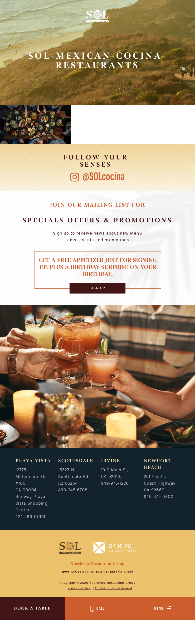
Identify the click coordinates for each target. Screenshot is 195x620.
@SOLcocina (104, 177)
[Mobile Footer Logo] (70, 547)
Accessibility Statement (113, 588)
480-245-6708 (73, 490)
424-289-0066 (30, 517)
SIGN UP (98, 288)
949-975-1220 (115, 483)
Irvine (110, 461)
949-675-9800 (159, 497)
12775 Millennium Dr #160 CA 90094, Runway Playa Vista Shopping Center (31, 490)
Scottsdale (75, 461)
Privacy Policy (79, 588)
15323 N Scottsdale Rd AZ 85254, (73, 476)
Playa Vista (33, 461)
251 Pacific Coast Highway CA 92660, (160, 483)
